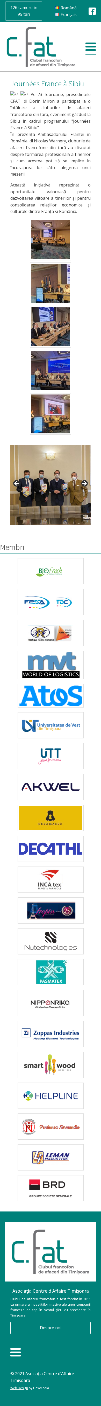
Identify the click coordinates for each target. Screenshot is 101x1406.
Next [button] (84, 484)
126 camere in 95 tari (23, 11)
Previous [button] (17, 484)
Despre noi (50, 1328)
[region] (50, 485)
